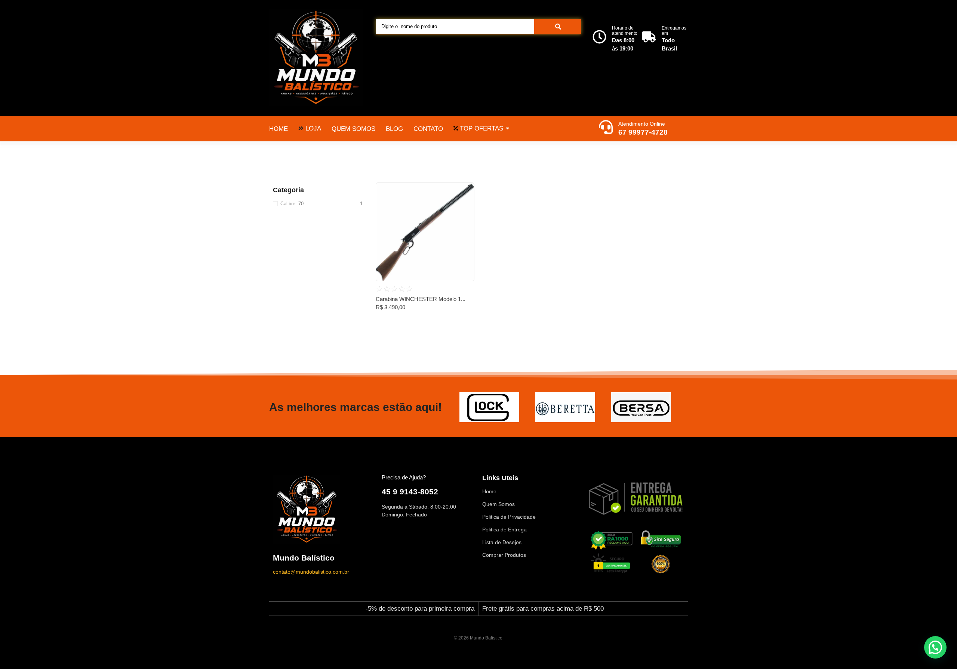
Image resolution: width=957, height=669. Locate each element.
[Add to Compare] (466, 205)
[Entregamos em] (649, 38)
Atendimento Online (641, 124)
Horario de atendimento (624, 30)
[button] (935, 647)
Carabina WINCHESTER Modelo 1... (420, 299)
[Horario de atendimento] (599, 38)
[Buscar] (558, 26)
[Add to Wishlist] (466, 190)
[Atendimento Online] (606, 128)
